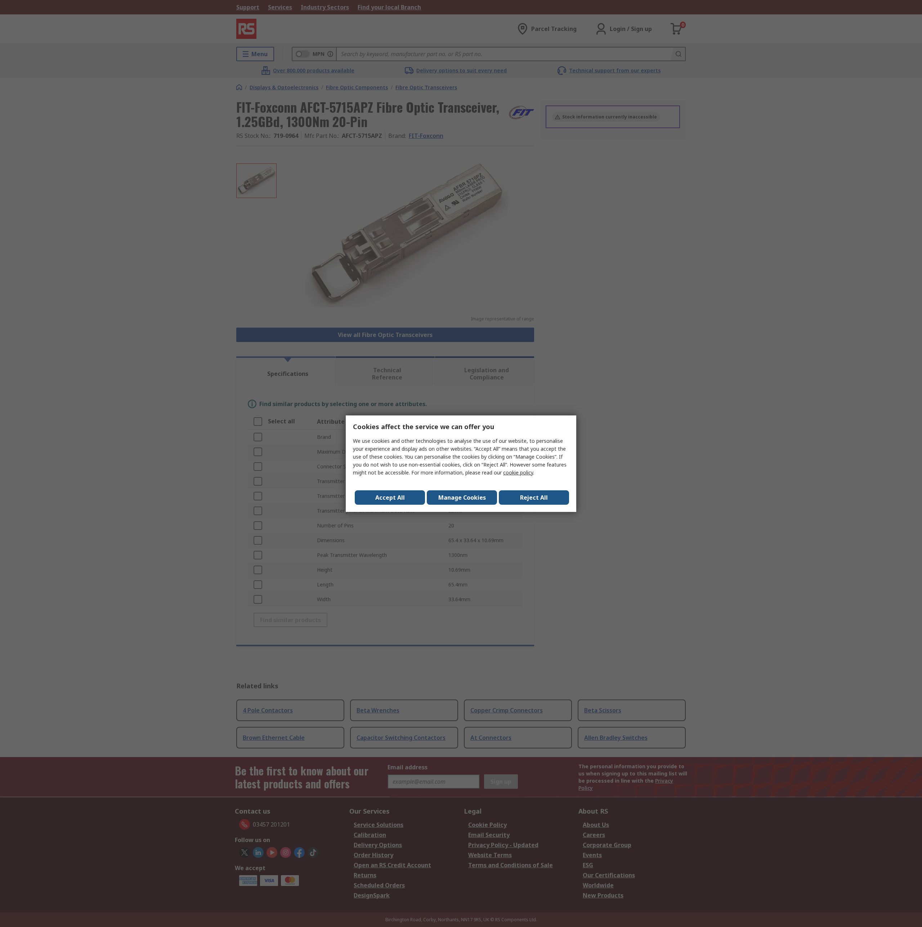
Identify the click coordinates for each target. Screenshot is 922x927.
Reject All (534, 497)
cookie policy (518, 472)
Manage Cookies (462, 497)
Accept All (390, 497)
